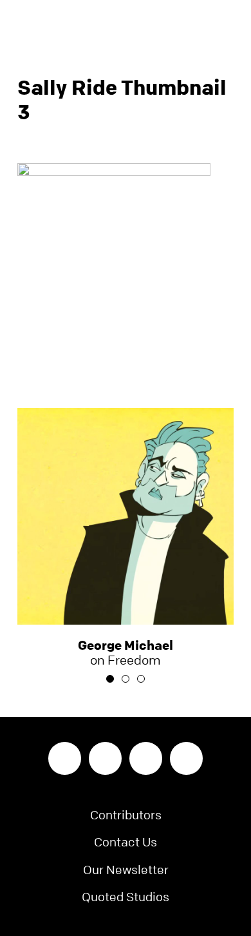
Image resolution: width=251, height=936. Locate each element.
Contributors (126, 815)
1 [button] (110, 679)
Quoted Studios (125, 897)
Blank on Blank (125, 22)
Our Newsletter (126, 870)
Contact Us (125, 842)
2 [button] (125, 679)
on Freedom (125, 653)
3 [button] (141, 679)
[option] (125, 538)
